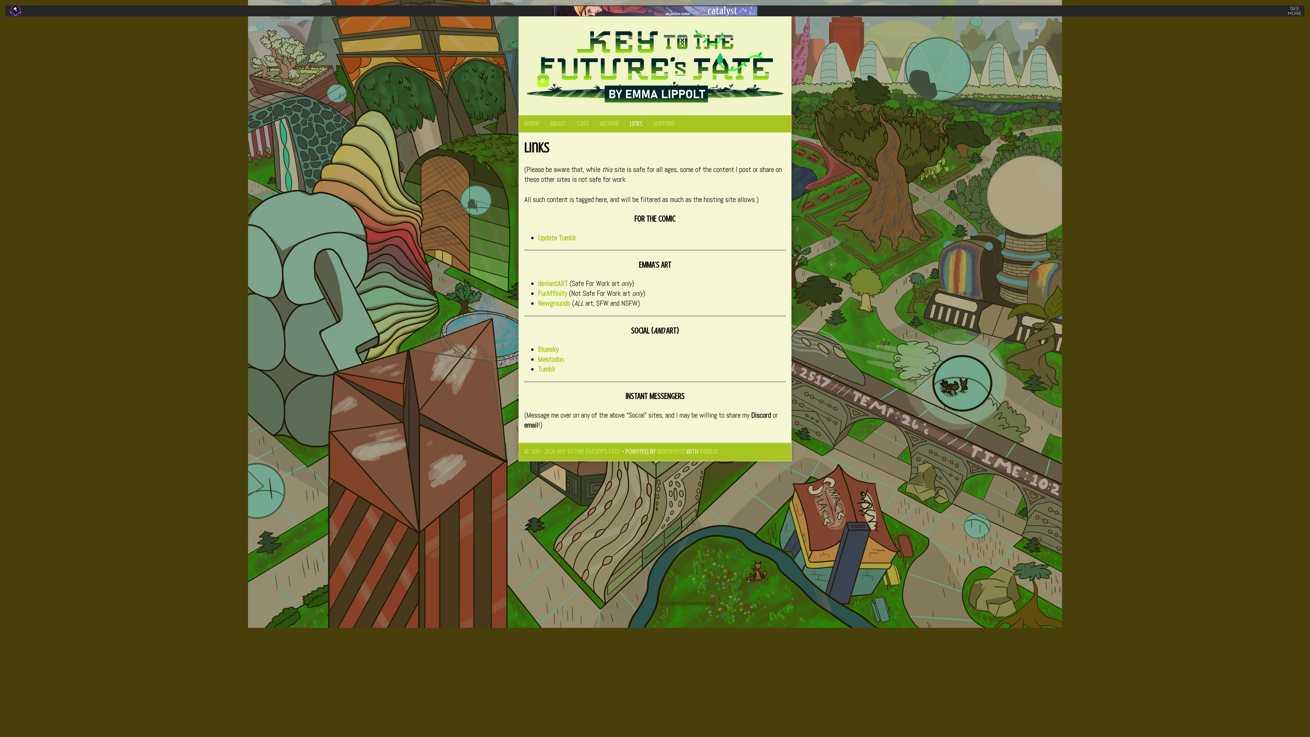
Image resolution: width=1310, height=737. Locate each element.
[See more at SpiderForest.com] (1294, 11)
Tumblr (547, 369)
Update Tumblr (557, 237)
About (558, 124)
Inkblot (709, 452)
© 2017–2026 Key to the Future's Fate (572, 452)
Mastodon (551, 359)
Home (531, 124)
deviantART (553, 283)
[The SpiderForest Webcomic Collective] (15, 11)
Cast (583, 124)
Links (636, 124)
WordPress (671, 452)
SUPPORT (664, 124)
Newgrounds (554, 303)
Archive (609, 124)
